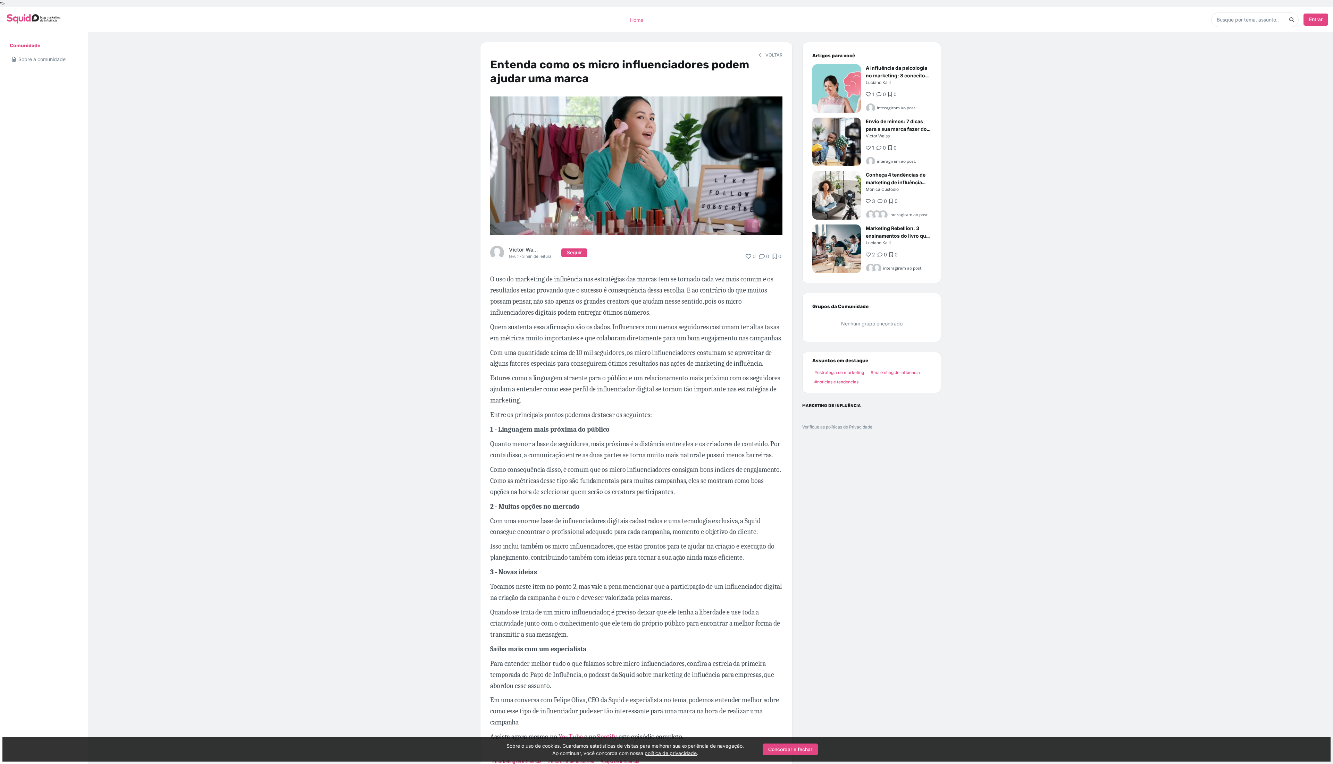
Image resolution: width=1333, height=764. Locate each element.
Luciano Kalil (878, 82)
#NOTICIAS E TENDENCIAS (836, 381)
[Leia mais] (836, 88)
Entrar (1316, 19)
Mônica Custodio (882, 189)
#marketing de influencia (895, 372)
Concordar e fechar (790, 749)
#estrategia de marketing (839, 372)
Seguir (574, 252)
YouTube (571, 737)
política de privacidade (671, 753)
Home (636, 20)
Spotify (607, 737)
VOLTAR (773, 55)
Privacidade (860, 427)
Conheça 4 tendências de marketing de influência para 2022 (895, 182)
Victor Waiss (523, 249)
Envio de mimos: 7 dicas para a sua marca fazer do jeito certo (896, 128)
